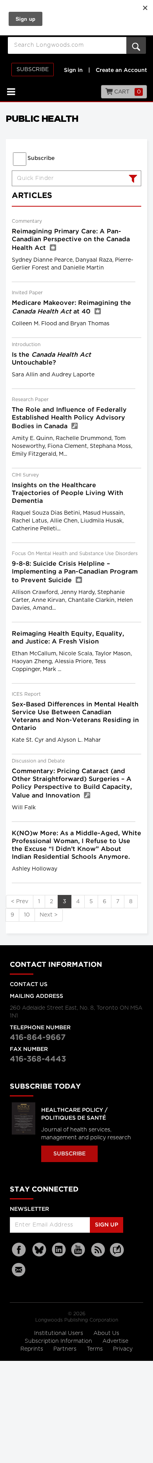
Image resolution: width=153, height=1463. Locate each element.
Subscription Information (58, 1341)
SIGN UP (106, 1225)
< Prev (19, 901)
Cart (127, 92)
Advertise (115, 1341)
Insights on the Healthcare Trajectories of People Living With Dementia (67, 493)
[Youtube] (78, 1250)
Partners (65, 1349)
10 (27, 915)
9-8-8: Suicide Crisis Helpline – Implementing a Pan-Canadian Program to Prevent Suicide (75, 572)
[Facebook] (19, 1250)
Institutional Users (59, 1333)
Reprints (32, 1349)
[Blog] (117, 1254)
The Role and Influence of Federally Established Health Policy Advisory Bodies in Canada (69, 418)
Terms (95, 1349)
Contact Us (28, 984)
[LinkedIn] (59, 1250)
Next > (49, 915)
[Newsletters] (19, 1269)
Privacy (123, 1349)
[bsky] (39, 1250)
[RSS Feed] (98, 1250)
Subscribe (32, 69)
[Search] (132, 179)
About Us (106, 1333)
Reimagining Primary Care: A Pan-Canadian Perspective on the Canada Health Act (71, 240)
